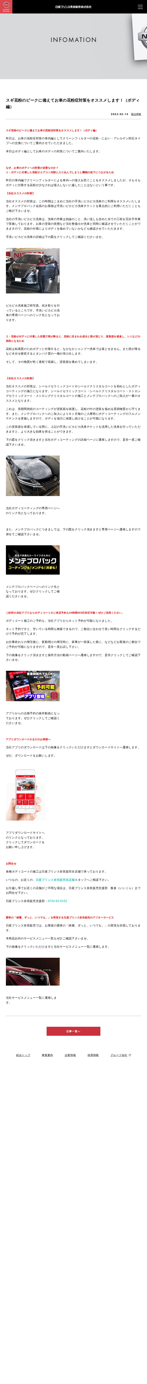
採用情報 (93, 1055)
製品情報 (136, 114)
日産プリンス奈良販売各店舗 (55, 879)
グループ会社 (118, 1055)
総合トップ (23, 1055)
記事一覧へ (73, 1031)
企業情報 (70, 1055)
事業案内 (47, 1055)
